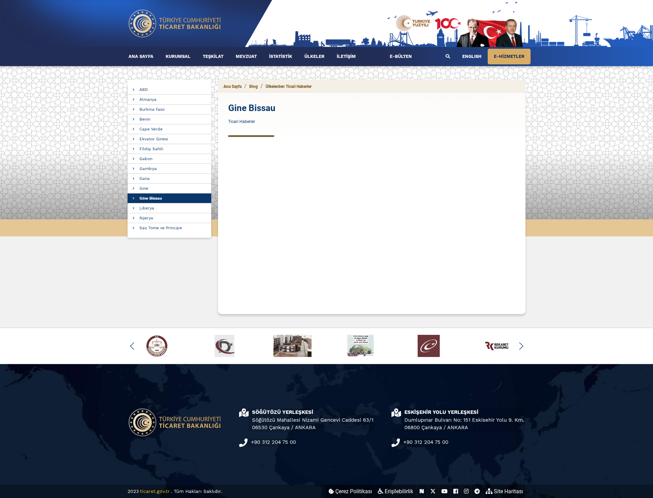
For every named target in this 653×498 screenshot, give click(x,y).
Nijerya (146, 218)
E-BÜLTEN (401, 56)
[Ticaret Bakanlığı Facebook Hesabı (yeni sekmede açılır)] (456, 491)
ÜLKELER (314, 56)
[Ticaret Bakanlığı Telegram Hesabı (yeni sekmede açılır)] (477, 491)
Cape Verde (151, 129)
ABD (143, 89)
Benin (144, 119)
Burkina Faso (152, 109)
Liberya (146, 208)
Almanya (147, 99)
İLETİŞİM (346, 56)
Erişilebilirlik (398, 491)
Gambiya (148, 168)
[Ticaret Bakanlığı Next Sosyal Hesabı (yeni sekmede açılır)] (422, 491)
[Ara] (447, 56)
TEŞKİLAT (213, 56)
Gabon (145, 158)
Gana (144, 178)
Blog (253, 86)
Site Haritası (507, 491)
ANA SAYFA (141, 56)
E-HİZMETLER (509, 56)
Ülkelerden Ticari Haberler (289, 86)
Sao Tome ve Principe (160, 227)
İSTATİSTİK (280, 56)
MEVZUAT (246, 56)
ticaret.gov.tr (155, 491)
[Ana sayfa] (175, 23)
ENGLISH (472, 56)
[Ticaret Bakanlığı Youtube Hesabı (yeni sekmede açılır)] (444, 491)
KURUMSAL (178, 56)
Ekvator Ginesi (153, 139)
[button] (132, 346)
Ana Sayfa (232, 86)
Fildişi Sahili (151, 148)
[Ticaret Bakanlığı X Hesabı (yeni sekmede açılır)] (433, 491)
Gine (143, 188)
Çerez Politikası (353, 491)
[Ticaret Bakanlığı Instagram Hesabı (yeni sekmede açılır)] (466, 491)
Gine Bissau (150, 198)
